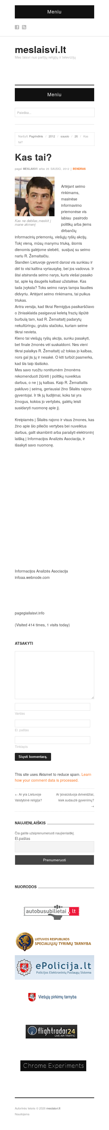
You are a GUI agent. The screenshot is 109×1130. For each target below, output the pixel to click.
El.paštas (22, 838)
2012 (52, 136)
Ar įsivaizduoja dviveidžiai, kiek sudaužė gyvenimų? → (75, 800)
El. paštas (22, 730)
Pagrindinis (36, 136)
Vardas (20, 713)
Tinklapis (21, 746)
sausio (65, 136)
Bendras (79, 169)
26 (76, 136)
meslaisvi (30, 169)
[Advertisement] (54, 508)
